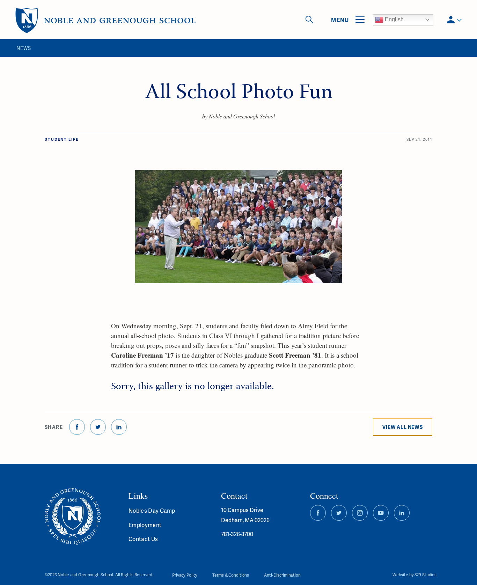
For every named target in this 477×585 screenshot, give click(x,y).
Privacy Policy (184, 575)
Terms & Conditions (230, 575)
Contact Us (143, 539)
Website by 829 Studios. (415, 575)
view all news (402, 427)
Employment (145, 525)
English (393, 19)
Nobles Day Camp (152, 510)
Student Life (61, 139)
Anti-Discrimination (282, 575)
